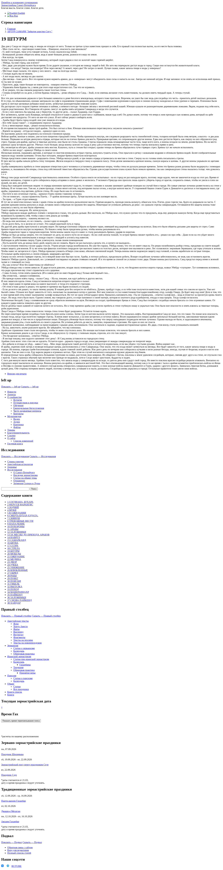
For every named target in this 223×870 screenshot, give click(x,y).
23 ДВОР (12, 562)
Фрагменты (19, 637)
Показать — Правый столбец (16, 616)
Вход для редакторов (18, 850)
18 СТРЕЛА (13, 548)
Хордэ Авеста (20, 626)
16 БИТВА (12, 543)
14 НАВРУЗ (13, 537)
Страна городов (15, 461)
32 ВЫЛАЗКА (14, 586)
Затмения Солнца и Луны (26, 483)
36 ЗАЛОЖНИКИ (16, 597)
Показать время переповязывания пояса (21, 721)
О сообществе (14, 397)
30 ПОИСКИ (14, 581)
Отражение (19, 480)
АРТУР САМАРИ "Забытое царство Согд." (29, 31)
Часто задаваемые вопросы (27, 411)
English (21, 13)
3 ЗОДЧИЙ (13, 507)
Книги (10, 694)
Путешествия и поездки (25, 402)
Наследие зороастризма (25, 475)
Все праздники (21, 689)
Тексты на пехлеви (23, 640)
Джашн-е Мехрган (10, 811)
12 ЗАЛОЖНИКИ (16, 532)
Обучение (18, 405)
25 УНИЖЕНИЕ (15, 567)
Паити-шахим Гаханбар (13, 801)
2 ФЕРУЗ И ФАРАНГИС (20, 504)
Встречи (17, 400)
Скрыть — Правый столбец (46, 616)
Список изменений (23, 441)
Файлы (17, 427)
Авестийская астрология (20, 464)
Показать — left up (10, 386)
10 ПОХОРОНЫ (15, 526)
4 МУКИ (11, 510)
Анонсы (11, 394)
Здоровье (12, 467)
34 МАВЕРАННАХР (18, 592)
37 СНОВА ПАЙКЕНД (19, 600)
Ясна (16, 623)
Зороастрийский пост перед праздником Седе (25, 764)
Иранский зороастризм (19, 656)
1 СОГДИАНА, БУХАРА (20, 502)
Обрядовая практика (24, 653)
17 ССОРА (12, 545)
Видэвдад (18, 634)
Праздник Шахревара (12, 754)
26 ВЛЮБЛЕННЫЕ (17, 570)
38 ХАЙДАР (14, 603)
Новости (11, 391)
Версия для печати (17, 373)
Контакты (18, 413)
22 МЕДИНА (14, 559)
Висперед (18, 632)
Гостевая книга (15, 443)
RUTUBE (17, 866)
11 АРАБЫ (12, 529)
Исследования (14, 469)
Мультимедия (14, 416)
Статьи (17, 686)
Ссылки (11, 435)
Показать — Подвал (11, 842)
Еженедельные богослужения (28, 408)
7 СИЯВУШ (13, 518)
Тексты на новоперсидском (27, 643)
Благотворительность (18, 432)
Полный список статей (19, 853)
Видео (16, 419)
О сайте (11, 438)
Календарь (18, 651)
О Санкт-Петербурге (24, 472)
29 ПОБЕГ (12, 578)
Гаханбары (25, 664)
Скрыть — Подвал (32, 842)
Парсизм (11, 675)
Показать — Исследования (15, 456)
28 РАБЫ (12, 575)
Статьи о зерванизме (24, 648)
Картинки (18, 424)
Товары (11, 430)
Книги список (14, 692)
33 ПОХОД (13, 589)
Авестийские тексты (18, 621)
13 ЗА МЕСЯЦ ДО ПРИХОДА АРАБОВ (28, 534)
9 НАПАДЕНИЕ (16, 523)
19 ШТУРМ (13, 551)
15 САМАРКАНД (16, 540)
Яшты (16, 629)
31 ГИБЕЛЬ (13, 584)
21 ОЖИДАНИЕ (16, 556)
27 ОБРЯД (12, 573)
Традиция (18, 667)
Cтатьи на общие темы (25, 478)
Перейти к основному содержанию (19, 2)
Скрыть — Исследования (43, 456)
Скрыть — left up (30, 386)
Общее (10, 683)
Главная (11, 28)
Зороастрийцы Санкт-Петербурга (18, 5)
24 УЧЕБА (12, 564)
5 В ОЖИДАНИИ (16, 513)
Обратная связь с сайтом (20, 847)
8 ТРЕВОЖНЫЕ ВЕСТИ (20, 521)
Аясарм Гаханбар (10, 821)
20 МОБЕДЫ (14, 553)
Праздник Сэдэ (9, 775)
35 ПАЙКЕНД (14, 594)
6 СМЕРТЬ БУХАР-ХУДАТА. (22, 515)
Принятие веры (27, 673)
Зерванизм (12, 645)
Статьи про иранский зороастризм (31, 659)
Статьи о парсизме (23, 678)
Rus (16, 16)
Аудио (16, 422)
